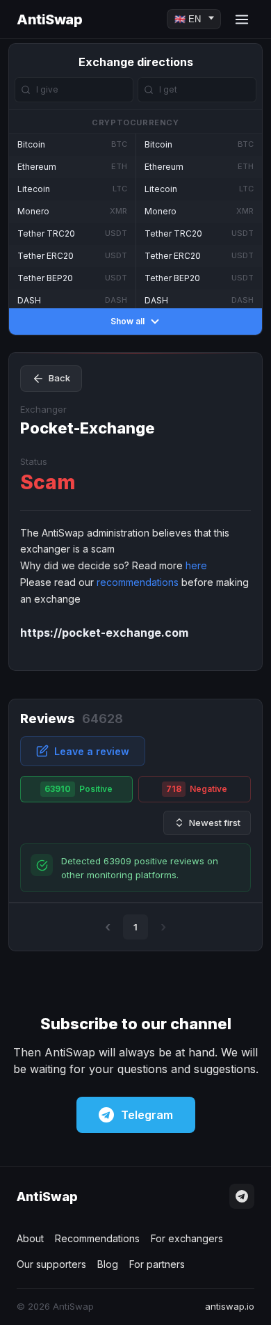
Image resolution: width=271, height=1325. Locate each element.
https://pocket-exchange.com (104, 633)
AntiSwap (49, 19)
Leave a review (91, 751)
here (196, 565)
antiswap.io (229, 1306)
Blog (107, 1264)
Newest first (214, 822)
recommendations (138, 582)
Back (59, 377)
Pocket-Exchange (87, 428)
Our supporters (51, 1264)
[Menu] (241, 19)
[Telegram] (241, 1196)
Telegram (147, 1115)
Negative (196, 789)
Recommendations (97, 1238)
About (30, 1238)
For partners (157, 1264)
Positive (78, 789)
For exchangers (187, 1238)
